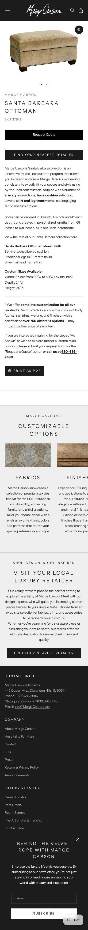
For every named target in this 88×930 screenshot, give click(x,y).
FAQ (8, 752)
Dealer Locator (15, 797)
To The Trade (14, 828)
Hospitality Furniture (19, 736)
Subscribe (44, 913)
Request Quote (44, 134)
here (73, 237)
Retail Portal (13, 805)
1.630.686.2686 (27, 696)
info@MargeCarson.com (32, 707)
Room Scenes (15, 812)
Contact (10, 744)
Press (9, 760)
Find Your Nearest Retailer (44, 155)
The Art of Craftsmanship (23, 820)
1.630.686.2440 (46, 701)
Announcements (17, 775)
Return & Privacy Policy (22, 767)
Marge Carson (21, 95)
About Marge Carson (20, 729)
